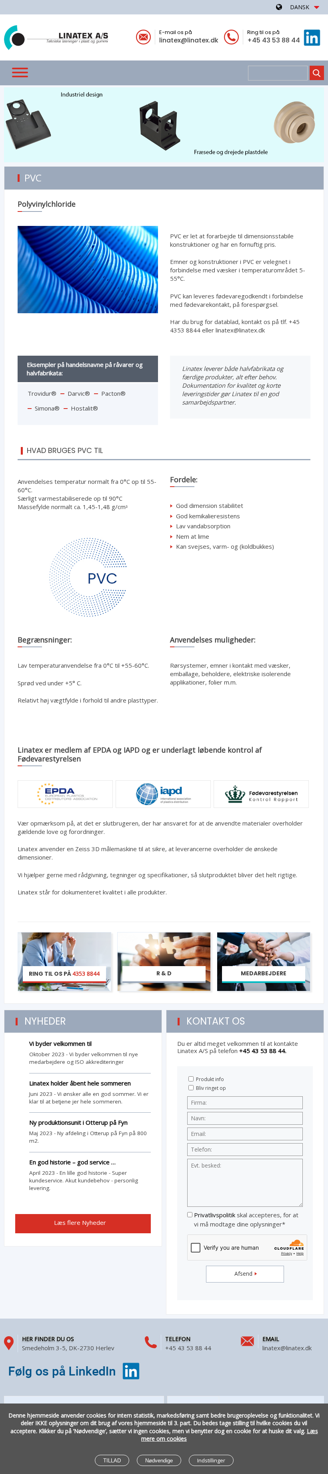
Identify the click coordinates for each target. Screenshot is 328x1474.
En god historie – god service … (72, 1162)
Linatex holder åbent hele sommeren (80, 1083)
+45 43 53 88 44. (262, 1051)
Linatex (56, 36)
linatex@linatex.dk (188, 40)
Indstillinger (211, 1460)
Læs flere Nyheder (81, 1222)
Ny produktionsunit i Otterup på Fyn (78, 1122)
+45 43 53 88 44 (273, 40)
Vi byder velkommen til (60, 1043)
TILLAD (112, 1461)
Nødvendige (159, 1461)
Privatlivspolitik (214, 1215)
